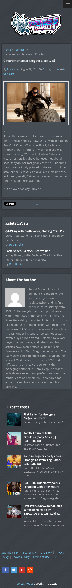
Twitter (14, 570)
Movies (55, 69)
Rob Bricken (13, 69)
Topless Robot (24, 583)
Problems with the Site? (37, 552)
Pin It (37, 204)
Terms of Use (41, 557)
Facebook (5, 570)
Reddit (30, 570)
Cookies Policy (21, 557)
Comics (20, 49)
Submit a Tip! (10, 552)
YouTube (22, 570)
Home (7, 49)
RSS (55, 557)
